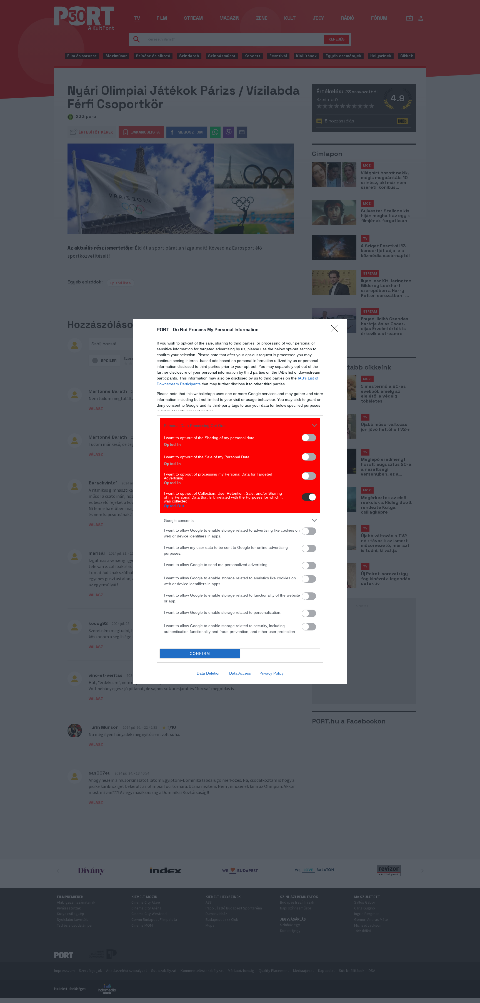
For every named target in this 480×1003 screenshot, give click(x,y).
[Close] (336, 330)
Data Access (240, 673)
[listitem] (240, 425)
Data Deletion (209, 673)
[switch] (309, 437)
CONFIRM (200, 654)
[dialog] (240, 501)
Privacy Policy (271, 673)
